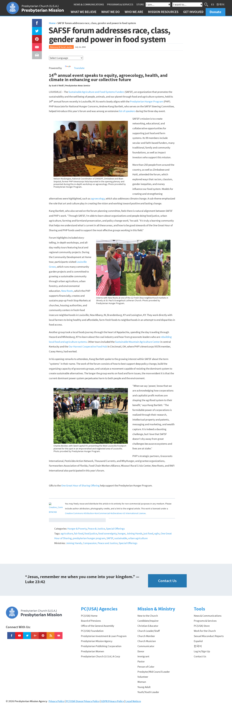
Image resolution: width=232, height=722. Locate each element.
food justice (90, 533)
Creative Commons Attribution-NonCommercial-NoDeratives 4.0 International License (105, 513)
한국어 (220, 4)
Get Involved (193, 12)
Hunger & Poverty (77, 528)
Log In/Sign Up (202, 651)
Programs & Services (120, 4)
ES (212, 4)
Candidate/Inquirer (148, 620)
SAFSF (110, 538)
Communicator (145, 646)
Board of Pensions (91, 620)
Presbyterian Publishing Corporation (101, 646)
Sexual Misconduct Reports (209, 636)
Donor (140, 651)
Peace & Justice (96, 528)
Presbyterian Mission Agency (96, 641)
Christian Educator (147, 625)
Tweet (36, 29)
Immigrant (143, 656)
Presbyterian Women (92, 651)
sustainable (120, 538)
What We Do (110, 12)
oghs (157, 533)
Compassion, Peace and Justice (100, 543)
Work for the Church (205, 631)
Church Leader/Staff (148, 631)
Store (140, 4)
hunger (121, 533)
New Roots (67, 291)
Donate (215, 11)
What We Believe (83, 12)
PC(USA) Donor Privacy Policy (82, 701)
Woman (141, 682)
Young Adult (144, 687)
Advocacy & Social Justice (61, 47)
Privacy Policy (56, 701)
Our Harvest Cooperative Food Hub (88, 346)
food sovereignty (107, 533)
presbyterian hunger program (89, 538)
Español (198, 641)
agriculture (67, 533)
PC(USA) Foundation (92, 631)
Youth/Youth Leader (148, 692)
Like (35, 21)
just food (148, 533)
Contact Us (167, 580)
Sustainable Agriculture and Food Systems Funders (96, 92)
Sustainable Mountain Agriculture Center (137, 341)
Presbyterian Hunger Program (146, 101)
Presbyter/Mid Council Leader (153, 671)
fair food (78, 533)
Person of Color (145, 666)
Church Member (146, 636)
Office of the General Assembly (97, 625)
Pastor (141, 661)
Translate (79, 68)
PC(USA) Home (89, 615)
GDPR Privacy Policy (112, 701)
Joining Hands (134, 533)
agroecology (98, 198)
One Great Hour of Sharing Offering (80, 485)
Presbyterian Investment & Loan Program (104, 636)
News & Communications (89, 4)
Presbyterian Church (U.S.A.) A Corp (100, 656)
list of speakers (127, 111)
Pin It (36, 37)
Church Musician (146, 641)
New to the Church (147, 615)
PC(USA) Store (202, 625)
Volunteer (142, 676)
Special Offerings (115, 528)
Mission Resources (163, 12)
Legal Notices (133, 701)
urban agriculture (138, 538)
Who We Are (134, 12)
